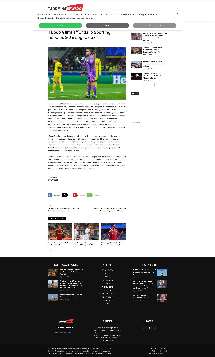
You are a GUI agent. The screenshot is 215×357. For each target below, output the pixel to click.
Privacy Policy (60, 332)
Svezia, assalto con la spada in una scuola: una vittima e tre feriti (144, 272)
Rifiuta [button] (107, 25)
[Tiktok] (155, 328)
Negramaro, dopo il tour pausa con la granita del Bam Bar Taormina (71, 272)
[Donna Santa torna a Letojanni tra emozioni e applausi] (53, 297)
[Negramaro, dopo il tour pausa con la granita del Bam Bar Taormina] (53, 272)
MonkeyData (162, 353)
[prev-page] (49, 250)
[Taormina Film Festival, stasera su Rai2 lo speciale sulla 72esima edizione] (136, 76)
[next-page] (52, 250)
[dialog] (107, 20)
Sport (49, 239)
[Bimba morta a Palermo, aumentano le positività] (162, 298)
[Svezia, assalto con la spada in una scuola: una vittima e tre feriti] (162, 272)
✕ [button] (177, 13)
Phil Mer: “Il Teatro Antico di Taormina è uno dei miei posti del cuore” (154, 64)
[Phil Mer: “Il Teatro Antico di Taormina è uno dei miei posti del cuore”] (136, 64)
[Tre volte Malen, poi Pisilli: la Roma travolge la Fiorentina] (60, 231)
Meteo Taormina (135, 122)
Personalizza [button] (155, 25)
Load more (148, 85)
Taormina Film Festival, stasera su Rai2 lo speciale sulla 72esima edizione (154, 76)
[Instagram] (149, 328)
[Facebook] (144, 328)
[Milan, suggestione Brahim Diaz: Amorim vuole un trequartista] (113, 231)
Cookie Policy (71, 332)
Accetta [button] (60, 25)
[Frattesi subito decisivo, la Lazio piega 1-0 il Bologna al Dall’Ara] (86, 231)
